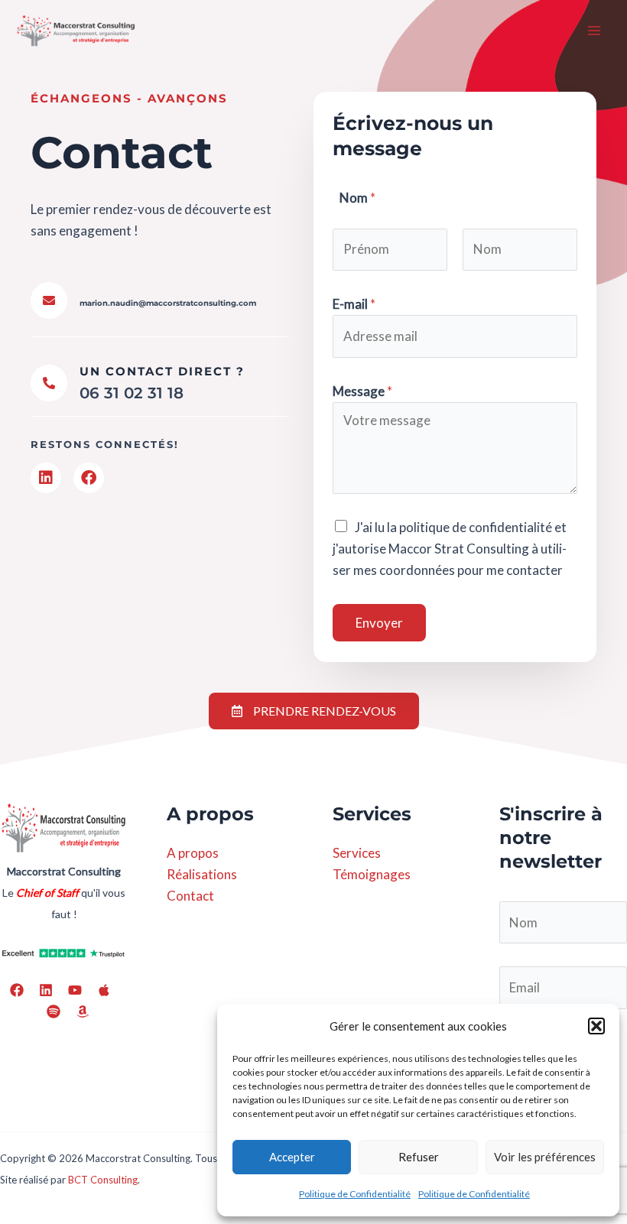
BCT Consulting (103, 1180)
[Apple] (104, 990)
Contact (190, 896)
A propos (193, 853)
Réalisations (202, 874)
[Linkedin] (46, 990)
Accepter (292, 1157)
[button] (596, 1026)
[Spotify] (53, 1011)
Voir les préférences (545, 1157)
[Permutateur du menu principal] (594, 30)
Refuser (418, 1157)
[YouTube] (75, 990)
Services (357, 853)
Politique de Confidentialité (355, 1194)
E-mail (354, 304)
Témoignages (372, 874)
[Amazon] (82, 1011)
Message (362, 391)
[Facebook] (17, 990)
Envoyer (379, 623)
